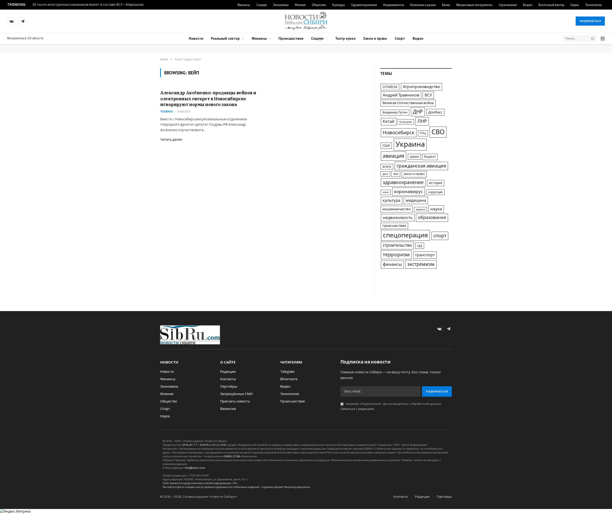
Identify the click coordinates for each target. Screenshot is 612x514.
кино (385, 192)
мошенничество (396, 209)
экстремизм (421, 264)
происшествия (394, 226)
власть (386, 166)
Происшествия (291, 38)
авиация (393, 156)
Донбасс (435, 112)
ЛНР (422, 121)
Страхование (508, 5)
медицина (416, 200)
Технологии (593, 5)
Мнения (300, 5)
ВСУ (428, 95)
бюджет (430, 156)
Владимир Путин (394, 112)
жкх (395, 174)
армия (414, 156)
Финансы (243, 5)
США (386, 145)
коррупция (435, 192)
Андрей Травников (401, 95)
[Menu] (603, 38)
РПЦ (423, 133)
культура (391, 200)
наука (436, 209)
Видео (527, 5)
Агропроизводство (421, 86)
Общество (319, 5)
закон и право (414, 174)
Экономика (281, 5)
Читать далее (171, 139)
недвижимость (398, 217)
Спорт (400, 38)
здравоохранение (403, 182)
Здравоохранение (364, 5)
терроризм (396, 254)
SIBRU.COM (232, 456)
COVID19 (389, 87)
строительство (397, 245)
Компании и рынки (423, 5)
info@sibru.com (195, 467)
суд (419, 245)
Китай (388, 121)
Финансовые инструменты (474, 5)
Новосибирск (399, 132)
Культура (338, 5)
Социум (261, 5)
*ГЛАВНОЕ (166, 111)
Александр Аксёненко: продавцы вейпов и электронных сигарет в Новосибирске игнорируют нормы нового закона (208, 98)
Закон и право (375, 38)
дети (385, 174)
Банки (446, 5)
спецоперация (405, 235)
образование (432, 217)
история (435, 183)
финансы (392, 264)
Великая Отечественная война (408, 103)
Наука (575, 5)
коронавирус (408, 191)
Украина (410, 144)
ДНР (418, 111)
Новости (196, 38)
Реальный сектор (225, 38)
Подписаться (590, 21)
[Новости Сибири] (306, 21)
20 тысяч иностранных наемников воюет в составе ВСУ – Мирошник (88, 4)
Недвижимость (393, 5)
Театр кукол (345, 38)
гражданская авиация (421, 165)
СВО (438, 132)
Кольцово (405, 121)
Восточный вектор (551, 5)
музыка (420, 209)
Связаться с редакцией (357, 409)
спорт (439, 235)
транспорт (425, 255)
